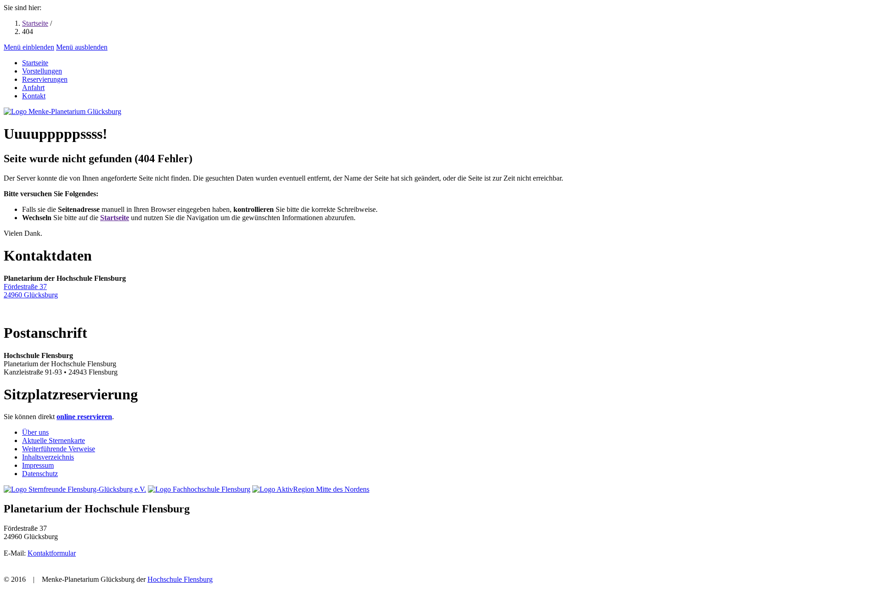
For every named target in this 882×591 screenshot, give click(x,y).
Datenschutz (40, 473)
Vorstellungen (42, 71)
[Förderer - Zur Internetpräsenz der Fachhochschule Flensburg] (199, 489)
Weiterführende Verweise (58, 449)
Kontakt (33, 96)
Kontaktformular (52, 553)
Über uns (35, 432)
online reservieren (84, 417)
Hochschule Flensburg (180, 579)
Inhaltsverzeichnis (48, 457)
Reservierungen (45, 79)
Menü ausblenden (81, 47)
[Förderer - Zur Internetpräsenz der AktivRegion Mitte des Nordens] (310, 489)
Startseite (35, 23)
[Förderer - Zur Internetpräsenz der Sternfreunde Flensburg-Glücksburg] (75, 489)
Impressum (38, 465)
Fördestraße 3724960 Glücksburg (31, 291)
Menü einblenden (29, 47)
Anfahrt (33, 87)
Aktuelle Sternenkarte (53, 440)
